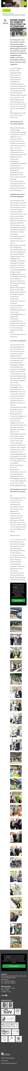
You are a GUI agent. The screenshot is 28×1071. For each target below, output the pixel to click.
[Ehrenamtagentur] (11, 1039)
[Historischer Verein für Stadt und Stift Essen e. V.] (10, 1025)
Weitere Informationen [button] (18, 603)
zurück (7, 10)
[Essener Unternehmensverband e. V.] (7, 1011)
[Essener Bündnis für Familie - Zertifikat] (6, 1032)
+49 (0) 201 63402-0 (9, 981)
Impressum (4, 1060)
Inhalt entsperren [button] (18, 600)
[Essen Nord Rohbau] (16, 626)
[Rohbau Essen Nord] (16, 613)
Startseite (4, 13)
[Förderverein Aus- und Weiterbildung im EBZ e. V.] (15, 1032)
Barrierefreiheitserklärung (8, 1063)
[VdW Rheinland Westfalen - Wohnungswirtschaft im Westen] (4, 1005)
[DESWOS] (19, 1039)
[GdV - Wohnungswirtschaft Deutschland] (10, 1005)
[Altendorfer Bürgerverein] (4, 1039)
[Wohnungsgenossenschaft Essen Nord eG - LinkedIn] (4, 995)
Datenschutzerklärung (7, 1058)
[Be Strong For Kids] (18, 1011)
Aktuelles (10, 13)
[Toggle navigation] (24, 3)
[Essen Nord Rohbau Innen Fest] (16, 942)
